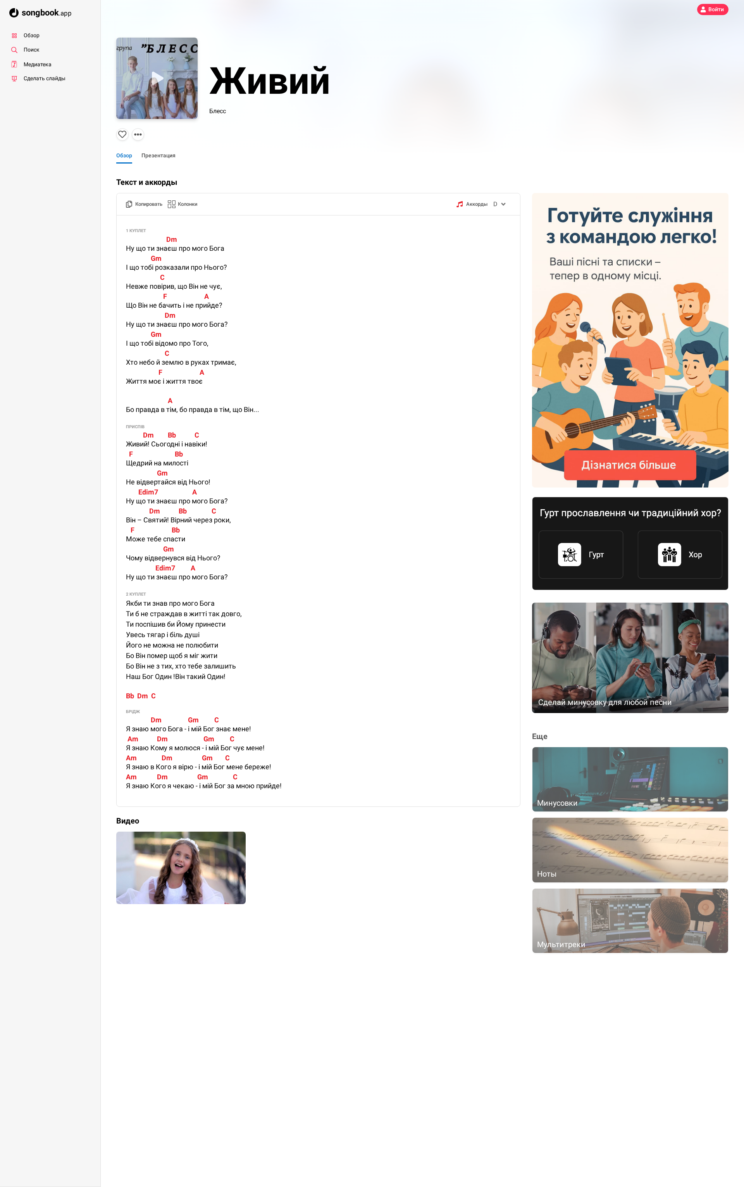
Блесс (217, 111)
